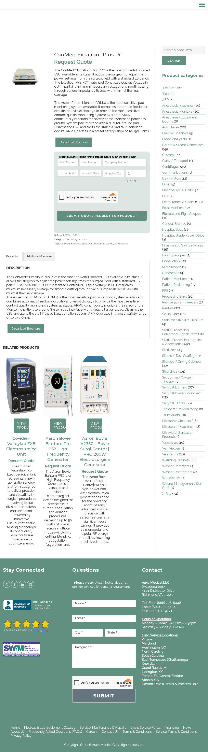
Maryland (149, 643)
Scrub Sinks (170, 314)
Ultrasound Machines (178, 427)
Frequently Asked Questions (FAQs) (55, 732)
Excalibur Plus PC (103, 243)
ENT (165, 196)
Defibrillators (171, 178)
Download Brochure (74, 142)
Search (173, 60)
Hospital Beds (172, 229)
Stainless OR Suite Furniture (182, 320)
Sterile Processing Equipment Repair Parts (179, 332)
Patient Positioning (176, 285)
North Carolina (152, 651)
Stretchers (170, 371)
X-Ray (166, 494)
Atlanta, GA (150, 680)
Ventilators (170, 454)
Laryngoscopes (174, 255)
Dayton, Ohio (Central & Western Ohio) (170, 684)
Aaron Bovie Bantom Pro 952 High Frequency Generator (58, 449)
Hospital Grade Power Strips (183, 235)
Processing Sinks (174, 296)
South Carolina (153, 655)
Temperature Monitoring (180, 409)
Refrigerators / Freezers (180, 302)
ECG (165, 184)
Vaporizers (170, 442)
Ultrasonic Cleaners (176, 421)
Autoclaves (170, 127)
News (187, 727)
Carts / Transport (175, 161)
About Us (18, 732)
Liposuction (171, 261)
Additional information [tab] (39, 256)
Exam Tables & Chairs (178, 202)
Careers (92, 732)
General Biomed (174, 224)
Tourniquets (171, 415)
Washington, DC (154, 647)
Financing (172, 727)
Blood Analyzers (174, 139)
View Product (23, 425)
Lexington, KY (152, 672)
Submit (104, 696)
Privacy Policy (21, 736)
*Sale (166, 94)
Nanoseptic (170, 273)
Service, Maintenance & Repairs (103, 727)
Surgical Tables (173, 403)
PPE (165, 291)
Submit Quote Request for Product (102, 216)
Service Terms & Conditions (176, 732)
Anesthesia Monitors (177, 111)
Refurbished (121, 243)
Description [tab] (12, 256)
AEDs (166, 100)
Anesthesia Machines (178, 106)
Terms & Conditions (137, 732)
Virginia (147, 639)
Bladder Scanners (175, 133)
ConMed (65, 243)
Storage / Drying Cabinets (182, 362)
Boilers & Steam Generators (183, 145)
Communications (175, 172)
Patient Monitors (174, 279)
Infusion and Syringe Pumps (183, 245)
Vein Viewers (171, 448)
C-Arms (168, 155)
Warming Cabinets (176, 460)
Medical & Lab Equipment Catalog (50, 727)
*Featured (169, 88)
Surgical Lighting (174, 387)
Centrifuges (170, 167)
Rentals (167, 308)
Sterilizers (169, 350)
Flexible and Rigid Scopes (181, 214)
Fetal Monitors (173, 208)
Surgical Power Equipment (182, 393)
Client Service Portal (145, 727)
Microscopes (171, 267)
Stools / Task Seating (178, 356)
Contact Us (110, 732)
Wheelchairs (171, 478)
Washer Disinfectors (177, 472)
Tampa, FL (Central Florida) (162, 676)
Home (15, 727)
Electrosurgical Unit (82, 243)
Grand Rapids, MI (154, 668)
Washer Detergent (176, 466)
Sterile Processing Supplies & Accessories (182, 342)
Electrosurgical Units (76, 239)
